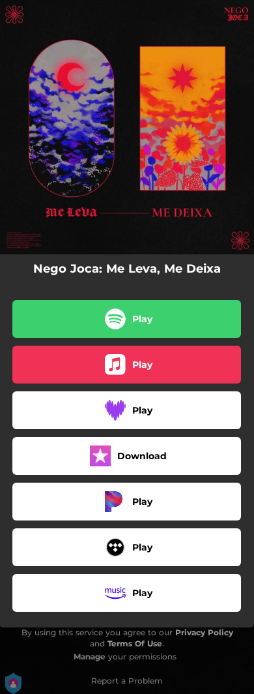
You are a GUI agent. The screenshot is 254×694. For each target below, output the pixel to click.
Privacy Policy (204, 632)
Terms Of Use (134, 643)
